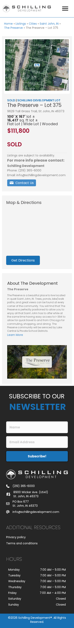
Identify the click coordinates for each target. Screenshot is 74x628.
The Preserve (13, 28)
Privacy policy (16, 537)
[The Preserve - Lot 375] (37, 65)
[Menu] (65, 8)
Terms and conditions (22, 543)
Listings (21, 24)
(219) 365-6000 (24, 486)
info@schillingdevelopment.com (36, 512)
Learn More (15, 335)
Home (8, 24)
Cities (33, 24)
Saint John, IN (49, 24)
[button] (21, 182)
